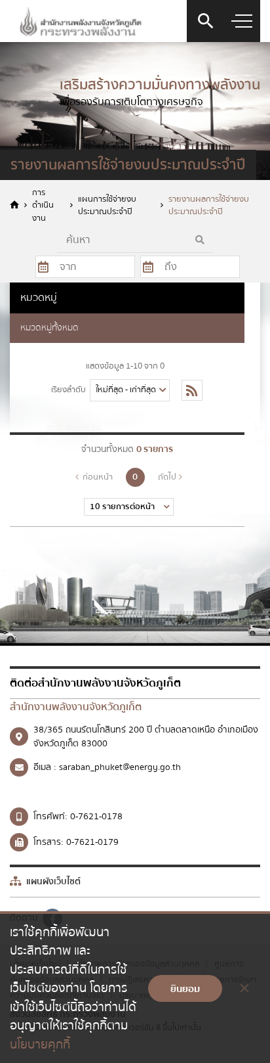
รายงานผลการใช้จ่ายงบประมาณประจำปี (208, 206)
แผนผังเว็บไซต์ (52, 881)
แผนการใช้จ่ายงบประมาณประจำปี (107, 206)
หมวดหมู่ (38, 297)
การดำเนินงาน (43, 206)
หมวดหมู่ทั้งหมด (49, 328)
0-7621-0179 (92, 842)
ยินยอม (185, 989)
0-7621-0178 (96, 816)
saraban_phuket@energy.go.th (120, 767)
